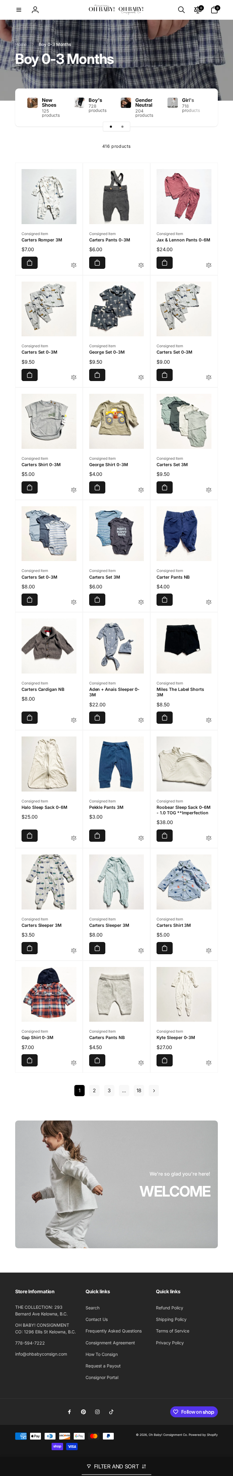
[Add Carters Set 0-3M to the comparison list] (73, 378)
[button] (18, 9)
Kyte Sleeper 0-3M (176, 1037)
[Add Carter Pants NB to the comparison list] (208, 602)
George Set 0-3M (107, 352)
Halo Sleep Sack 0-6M (44, 807)
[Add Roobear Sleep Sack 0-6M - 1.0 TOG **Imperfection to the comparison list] (208, 838)
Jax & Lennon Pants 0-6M (183, 239)
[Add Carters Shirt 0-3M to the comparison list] (73, 490)
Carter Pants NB (173, 577)
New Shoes (49, 102)
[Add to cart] (30, 263)
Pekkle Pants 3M (106, 807)
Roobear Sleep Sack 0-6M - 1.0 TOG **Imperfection (184, 810)
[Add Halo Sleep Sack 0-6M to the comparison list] (73, 838)
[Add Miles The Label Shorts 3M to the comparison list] (208, 720)
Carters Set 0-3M (39, 352)
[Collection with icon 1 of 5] (110, 126)
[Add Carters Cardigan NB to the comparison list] (73, 720)
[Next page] (154, 1090)
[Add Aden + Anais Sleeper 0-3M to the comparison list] (141, 720)
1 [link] (79, 1090)
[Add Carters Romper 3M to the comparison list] (73, 265)
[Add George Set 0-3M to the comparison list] (141, 378)
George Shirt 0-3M (108, 464)
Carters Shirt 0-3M (41, 464)
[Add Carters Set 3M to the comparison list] (208, 490)
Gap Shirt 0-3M (37, 1037)
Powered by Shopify (203, 1434)
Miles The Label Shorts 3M (180, 692)
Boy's (95, 100)
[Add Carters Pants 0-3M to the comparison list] (141, 265)
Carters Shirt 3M (174, 925)
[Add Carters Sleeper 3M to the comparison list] (73, 951)
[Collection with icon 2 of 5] (122, 126)
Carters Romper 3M (42, 239)
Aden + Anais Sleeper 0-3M (114, 692)
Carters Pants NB (107, 1037)
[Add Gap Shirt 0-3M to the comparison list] (73, 1063)
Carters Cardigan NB (43, 689)
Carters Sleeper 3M (42, 925)
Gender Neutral (143, 102)
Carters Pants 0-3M (109, 239)
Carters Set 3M (172, 464)
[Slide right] (202, 107)
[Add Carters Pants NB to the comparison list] (141, 1063)
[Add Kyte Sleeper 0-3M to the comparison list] (208, 1063)
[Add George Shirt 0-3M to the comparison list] (141, 490)
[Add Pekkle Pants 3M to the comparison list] (141, 838)
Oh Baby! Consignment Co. (168, 1434)
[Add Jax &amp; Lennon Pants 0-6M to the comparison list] (208, 265)
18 (139, 1090)
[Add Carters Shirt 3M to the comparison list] (208, 951)
